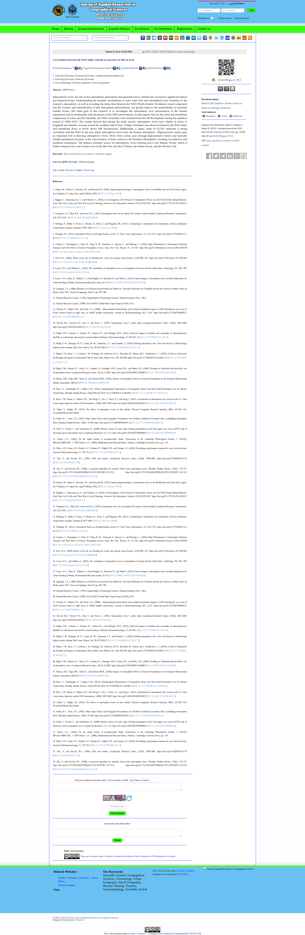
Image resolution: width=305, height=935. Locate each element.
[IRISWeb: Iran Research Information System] (216, 38)
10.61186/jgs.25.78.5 (223, 136)
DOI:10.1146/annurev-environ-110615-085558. (77, 251)
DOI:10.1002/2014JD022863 (83, 217)
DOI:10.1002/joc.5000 (105, 227)
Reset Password (242, 18)
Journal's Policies (119, 28)
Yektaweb (79, 920)
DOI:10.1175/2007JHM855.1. (68, 316)
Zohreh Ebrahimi (129, 68)
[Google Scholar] (143, 38)
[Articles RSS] (250, 38)
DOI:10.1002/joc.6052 (110, 193)
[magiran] (210, 38)
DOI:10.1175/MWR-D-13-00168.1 (149, 393)
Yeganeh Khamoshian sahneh (97, 68)
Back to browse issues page (182, 51)
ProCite (238, 103)
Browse (68, 28)
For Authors (142, 28)
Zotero (224, 116)
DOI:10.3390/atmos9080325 (94, 382)
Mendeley (211, 116)
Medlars (229, 103)
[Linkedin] (194, 38)
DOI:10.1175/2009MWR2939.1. (146, 422)
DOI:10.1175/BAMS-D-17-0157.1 (122, 347)
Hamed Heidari (155, 68)
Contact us (204, 28)
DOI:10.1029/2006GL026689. (160, 372)
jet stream (88, 153)
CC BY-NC (192, 933)
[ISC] (239, 38)
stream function (75, 153)
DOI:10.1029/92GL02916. (96, 327)
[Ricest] (233, 38)
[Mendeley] (165, 38)
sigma (109, 153)
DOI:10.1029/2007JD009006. (160, 432)
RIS (212, 103)
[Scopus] (188, 38)
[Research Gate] (148, 38)
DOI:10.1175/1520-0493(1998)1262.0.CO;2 (75, 476)
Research (70, 170)
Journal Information (91, 28)
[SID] (227, 38)
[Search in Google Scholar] (76, 69)
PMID (93, 262)
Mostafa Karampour (62, 68)
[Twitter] (199, 38)
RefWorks (226, 108)
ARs (65, 153)
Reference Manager (211, 108)
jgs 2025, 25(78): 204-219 (154, 51)
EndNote (219, 103)
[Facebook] (205, 38)
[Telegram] (154, 38)
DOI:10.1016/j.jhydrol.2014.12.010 (71, 272)
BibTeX (205, 103)
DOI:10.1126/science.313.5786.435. (71, 262)
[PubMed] (182, 38)
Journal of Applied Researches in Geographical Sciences (95, 918)
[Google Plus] (237, 156)
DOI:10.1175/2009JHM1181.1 (105, 452)
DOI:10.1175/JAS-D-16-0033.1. (69, 207)
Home (55, 28)
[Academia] (160, 38)
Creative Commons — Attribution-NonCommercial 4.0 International (157, 933)
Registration (185, 28)
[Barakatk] (222, 38)
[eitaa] (244, 156)
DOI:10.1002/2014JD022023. (160, 403)
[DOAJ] (171, 38)
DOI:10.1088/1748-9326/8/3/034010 (127, 282)
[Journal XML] (244, 38)
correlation (99, 153)
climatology (89, 170)
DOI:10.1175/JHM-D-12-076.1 (152, 337)
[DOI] (177, 38)
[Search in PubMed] (80, 69)
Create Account (225, 18)
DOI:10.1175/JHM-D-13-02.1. (72, 238)
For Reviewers (163, 28)
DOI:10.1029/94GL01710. (66, 462)
